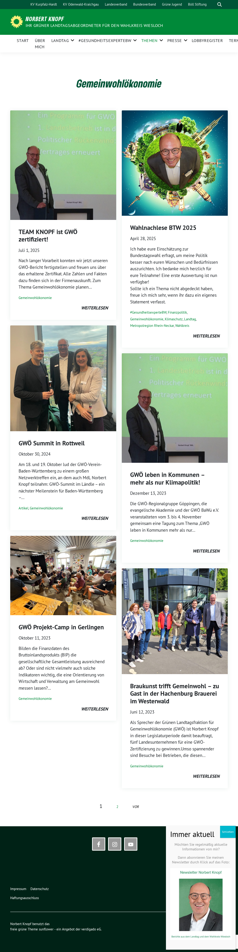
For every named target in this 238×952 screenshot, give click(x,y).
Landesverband (116, 4)
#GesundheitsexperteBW (105, 40)
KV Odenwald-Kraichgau (81, 4)
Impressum (18, 889)
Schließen (228, 831)
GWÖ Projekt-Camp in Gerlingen (61, 627)
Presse (174, 40)
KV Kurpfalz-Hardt (43, 4)
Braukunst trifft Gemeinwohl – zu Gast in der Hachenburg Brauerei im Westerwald (174, 693)
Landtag (60, 40)
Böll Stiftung (197, 4)
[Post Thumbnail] (63, 164)
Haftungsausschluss (24, 898)
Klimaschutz (174, 319)
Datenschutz (39, 889)
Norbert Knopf (45, 18)
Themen (149, 40)
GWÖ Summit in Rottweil (52, 443)
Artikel (23, 508)
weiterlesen (94, 308)
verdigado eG (91, 929)
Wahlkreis (182, 325)
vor (135, 806)
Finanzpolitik (177, 312)
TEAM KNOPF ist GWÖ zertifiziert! (48, 235)
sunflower (46, 929)
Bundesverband (144, 4)
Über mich (40, 43)
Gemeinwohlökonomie (35, 298)
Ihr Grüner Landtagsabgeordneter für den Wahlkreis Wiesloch (94, 25)
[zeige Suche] (219, 4)
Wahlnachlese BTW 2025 (163, 228)
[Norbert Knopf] (17, 21)
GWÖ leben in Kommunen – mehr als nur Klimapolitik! (167, 478)
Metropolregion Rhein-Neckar (152, 325)
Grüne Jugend (172, 4)
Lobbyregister (207, 40)
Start (23, 40)
